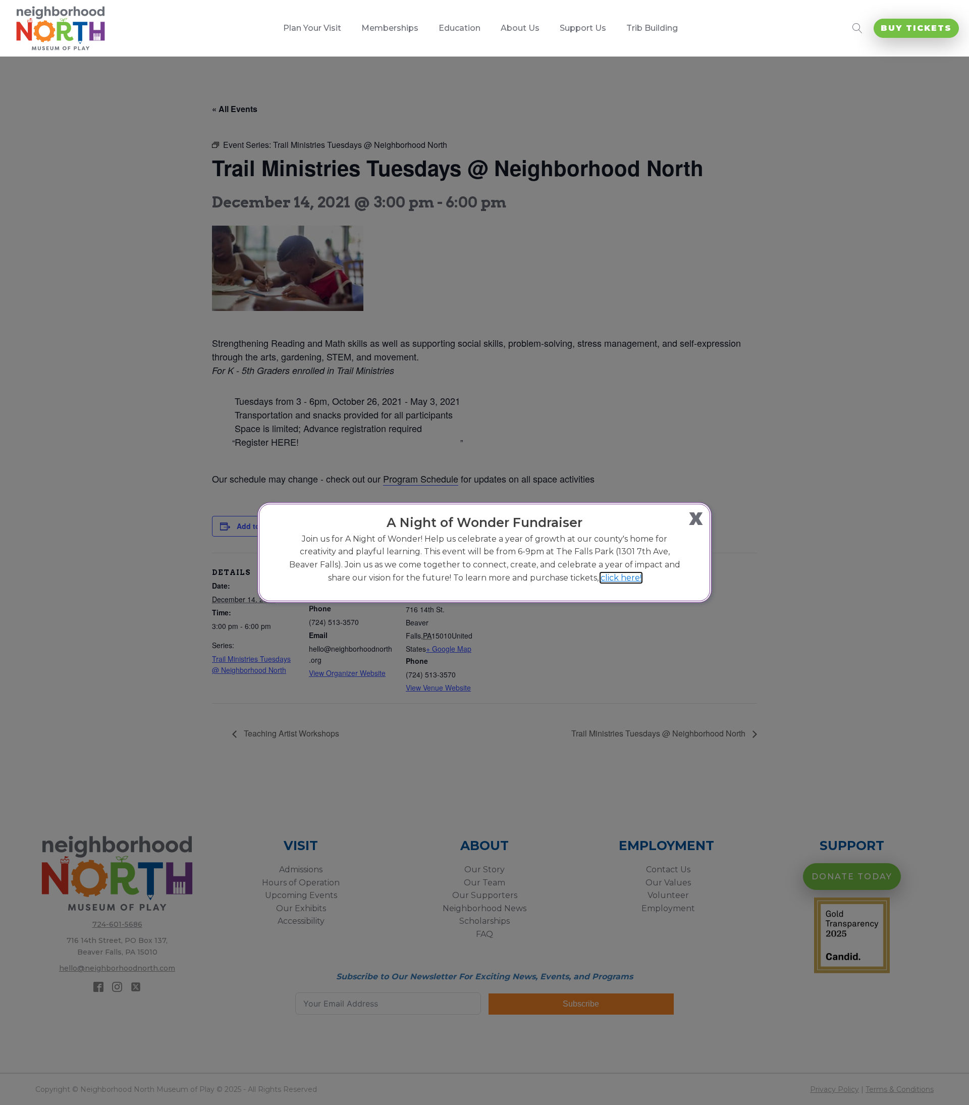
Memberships (389, 28)
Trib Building (652, 28)
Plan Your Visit (312, 28)
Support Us (583, 28)
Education (459, 28)
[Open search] (857, 28)
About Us (520, 28)
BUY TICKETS (916, 28)
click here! (621, 578)
